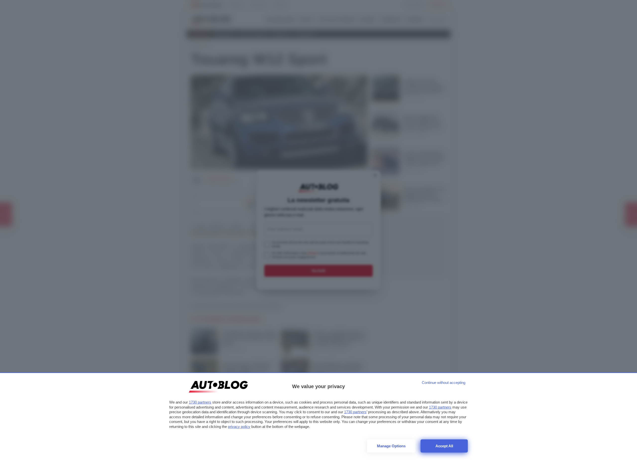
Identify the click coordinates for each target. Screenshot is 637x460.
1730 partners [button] (200, 402)
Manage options (391, 446)
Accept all (444, 446)
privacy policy (239, 426)
